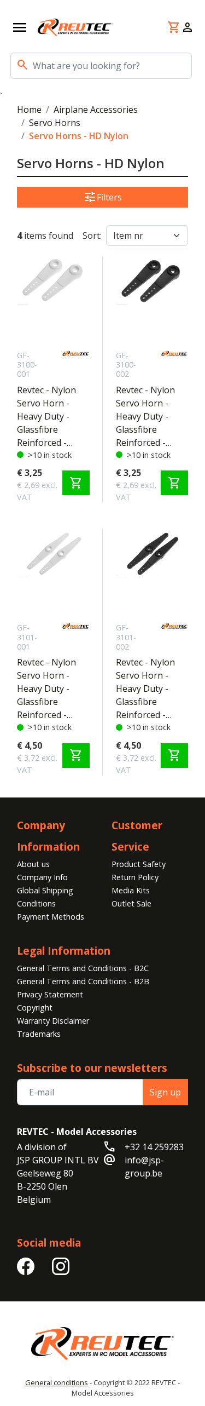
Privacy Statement (50, 994)
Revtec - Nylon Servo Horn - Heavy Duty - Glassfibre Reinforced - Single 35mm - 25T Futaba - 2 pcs (145, 416)
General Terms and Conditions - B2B (83, 981)
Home (29, 110)
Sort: (92, 235)
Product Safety (139, 864)
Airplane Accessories (96, 110)
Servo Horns (54, 123)
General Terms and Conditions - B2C (83, 968)
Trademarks (39, 1034)
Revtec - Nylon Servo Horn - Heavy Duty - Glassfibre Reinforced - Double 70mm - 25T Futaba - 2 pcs (147, 688)
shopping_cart (76, 483)
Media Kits (131, 890)
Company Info (42, 877)
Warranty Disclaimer (53, 1020)
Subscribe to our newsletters (92, 1067)
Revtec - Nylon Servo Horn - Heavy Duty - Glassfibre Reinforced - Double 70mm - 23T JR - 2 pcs (48, 688)
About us (33, 864)
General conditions (56, 1382)
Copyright (34, 1007)
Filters (103, 197)
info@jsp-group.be (144, 1166)
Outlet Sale (131, 903)
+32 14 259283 (154, 1147)
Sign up (165, 1092)
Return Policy (135, 877)
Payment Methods (50, 916)
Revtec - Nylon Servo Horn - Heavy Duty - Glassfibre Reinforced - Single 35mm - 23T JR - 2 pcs (46, 416)
